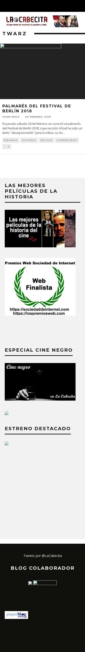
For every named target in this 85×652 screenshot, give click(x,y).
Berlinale (10, 140)
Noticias (46, 140)
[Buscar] (81, 6)
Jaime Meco (11, 116)
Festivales (29, 140)
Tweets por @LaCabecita (42, 555)
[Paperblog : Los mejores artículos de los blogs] (16, 617)
